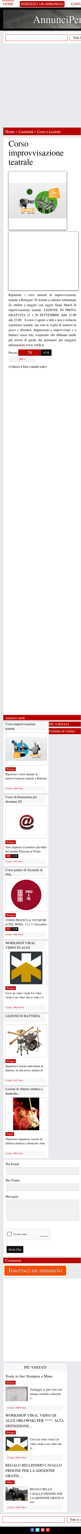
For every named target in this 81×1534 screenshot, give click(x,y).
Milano (10, 1482)
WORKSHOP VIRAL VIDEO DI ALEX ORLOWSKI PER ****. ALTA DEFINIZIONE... (34, 1420)
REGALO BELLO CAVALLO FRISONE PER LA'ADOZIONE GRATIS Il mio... (47, 1495)
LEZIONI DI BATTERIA (22, 1016)
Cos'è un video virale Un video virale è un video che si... (46, 1443)
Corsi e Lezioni (48, 131)
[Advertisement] (40, 85)
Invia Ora (15, 1249)
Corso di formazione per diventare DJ (21, 799)
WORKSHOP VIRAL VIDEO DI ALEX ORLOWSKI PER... (20, 947)
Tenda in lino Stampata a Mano (29, 1375)
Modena (10, 1382)
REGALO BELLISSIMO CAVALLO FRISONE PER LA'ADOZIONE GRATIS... (33, 1470)
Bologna (10, 769)
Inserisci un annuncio (42, 4)
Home (8, 4)
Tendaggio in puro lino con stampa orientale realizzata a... (46, 1393)
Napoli (9, 1134)
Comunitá (25, 131)
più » (22, 359)
